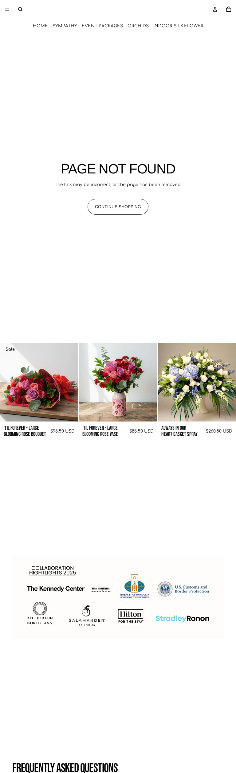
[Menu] (7, 9)
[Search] (20, 9)
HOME (40, 26)
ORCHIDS (138, 26)
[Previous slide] (9, 382)
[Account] (215, 9)
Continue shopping (118, 206)
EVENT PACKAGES (102, 26)
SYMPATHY (65, 26)
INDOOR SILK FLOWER (178, 26)
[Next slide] (69, 382)
